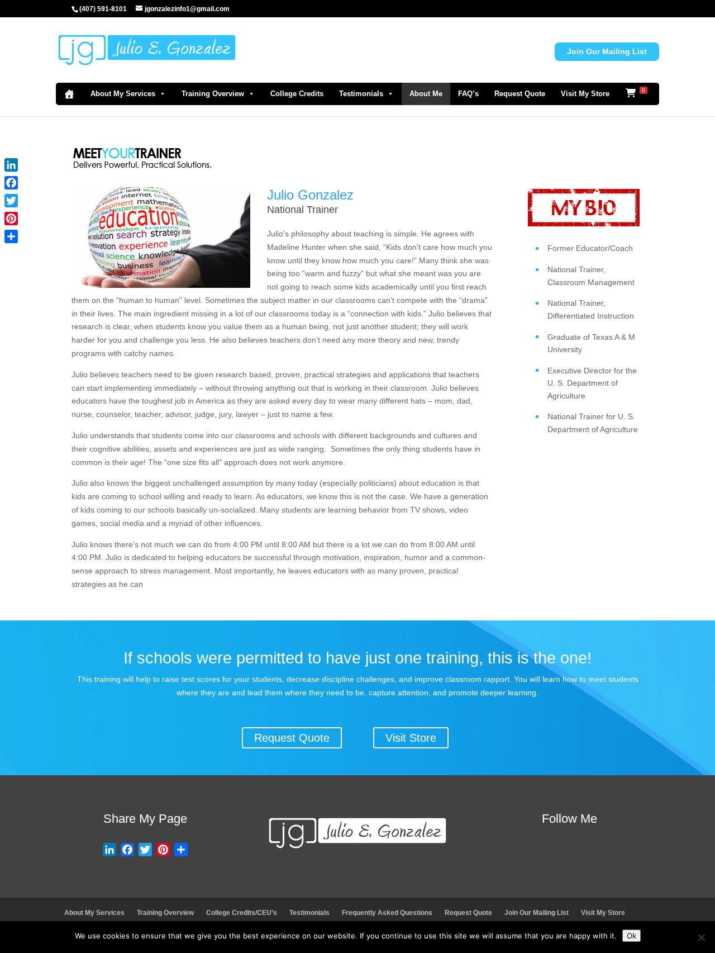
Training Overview (213, 93)
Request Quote (519, 93)
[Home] (69, 94)
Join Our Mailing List (607, 51)
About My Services (122, 93)
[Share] (11, 236)
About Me (425, 93)
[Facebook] (11, 183)
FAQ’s (468, 93)
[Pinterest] (11, 218)
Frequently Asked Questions (387, 913)
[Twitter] (11, 201)
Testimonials (361, 93)
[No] (701, 937)
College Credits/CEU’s (241, 913)
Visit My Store (585, 93)
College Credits (296, 93)
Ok (631, 935)
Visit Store (410, 738)
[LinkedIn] (11, 165)
